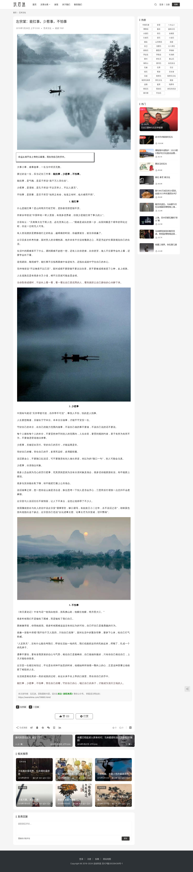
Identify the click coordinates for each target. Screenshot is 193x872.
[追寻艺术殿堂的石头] (147, 140)
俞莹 (158, 25)
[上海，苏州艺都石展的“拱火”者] (147, 220)
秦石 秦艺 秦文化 (162, 177)
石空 (171, 67)
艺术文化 (47, 28)
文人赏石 (171, 46)
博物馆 (145, 29)
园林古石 (171, 29)
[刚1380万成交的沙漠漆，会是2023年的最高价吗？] (147, 193)
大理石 (145, 33)
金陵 (146, 84)
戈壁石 (158, 46)
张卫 (146, 46)
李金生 (145, 55)
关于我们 (66, 4)
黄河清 (145, 93)
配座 (171, 80)
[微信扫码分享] (48, 727)
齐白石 (158, 93)
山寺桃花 (158, 42)
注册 (168, 4)
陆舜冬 (171, 84)
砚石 (146, 72)
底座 (171, 42)
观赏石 (158, 76)
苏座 (146, 76)
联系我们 (78, 4)
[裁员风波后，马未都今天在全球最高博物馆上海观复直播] (147, 207)
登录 (161, 4)
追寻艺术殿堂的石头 (164, 137)
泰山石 (171, 59)
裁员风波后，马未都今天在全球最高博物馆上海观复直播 (166, 207)
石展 (146, 67)
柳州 (146, 59)
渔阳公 (145, 63)
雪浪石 (158, 89)
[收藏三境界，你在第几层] (147, 247)
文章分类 (44, 4)
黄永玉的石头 (161, 163)
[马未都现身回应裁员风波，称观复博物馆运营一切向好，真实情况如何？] (147, 234)
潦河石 (158, 63)
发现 (56, 4)
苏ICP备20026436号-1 (112, 863)
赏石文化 (158, 80)
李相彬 (171, 50)
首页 (34, 4)
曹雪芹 (158, 50)
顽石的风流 (171, 89)
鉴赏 (158, 84)
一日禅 (36, 707)
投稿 (176, 4)
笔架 (158, 72)
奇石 (158, 33)
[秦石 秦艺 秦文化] (147, 180)
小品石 (171, 38)
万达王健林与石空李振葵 (152, 127)
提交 (125, 838)
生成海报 (23, 727)
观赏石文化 (171, 76)
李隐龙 (158, 55)
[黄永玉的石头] (147, 166)
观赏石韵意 (146, 80)
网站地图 (107, 859)
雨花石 (145, 89)
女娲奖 (171, 33)
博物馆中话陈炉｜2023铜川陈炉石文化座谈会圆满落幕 (166, 153)
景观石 (145, 50)
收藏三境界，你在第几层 (166, 244)
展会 (146, 42)
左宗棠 (20, 240)
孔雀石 (145, 38)
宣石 (158, 38)
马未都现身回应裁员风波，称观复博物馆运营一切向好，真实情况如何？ (166, 234)
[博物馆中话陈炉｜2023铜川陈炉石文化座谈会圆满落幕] (147, 153)
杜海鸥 (171, 55)
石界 (158, 67)
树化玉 (158, 59)
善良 (158, 29)
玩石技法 (171, 63)
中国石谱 (145, 25)
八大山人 (171, 25)
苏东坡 (171, 72)
